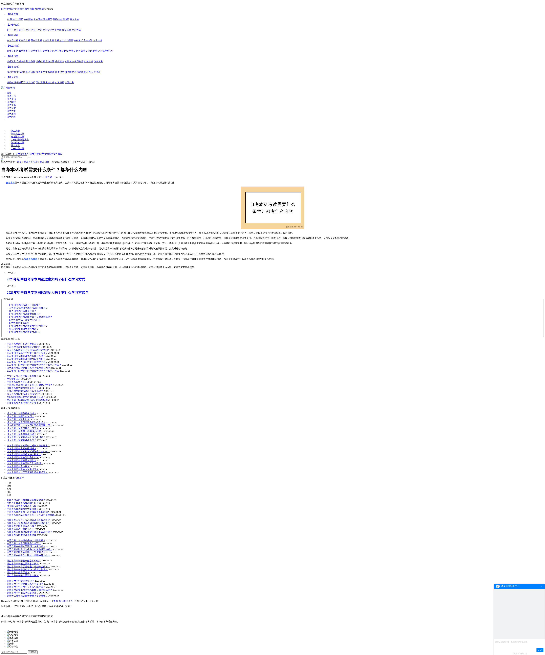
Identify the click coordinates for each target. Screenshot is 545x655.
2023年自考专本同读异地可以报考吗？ (26, 359)
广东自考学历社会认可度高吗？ (23, 344)
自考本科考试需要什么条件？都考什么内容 (28, 368)
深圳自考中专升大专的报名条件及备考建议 (28, 520)
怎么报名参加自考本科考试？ (24, 329)
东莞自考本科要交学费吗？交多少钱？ (26, 546)
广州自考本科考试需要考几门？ (25, 332)
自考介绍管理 (31, 162)
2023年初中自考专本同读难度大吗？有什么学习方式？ (34, 365)
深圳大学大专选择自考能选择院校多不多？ (28, 523)
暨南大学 (15, 145)
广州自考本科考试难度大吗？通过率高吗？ (30, 317)
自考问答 (11, 117)
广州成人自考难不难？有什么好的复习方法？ (29, 385)
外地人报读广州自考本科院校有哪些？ (26, 500)
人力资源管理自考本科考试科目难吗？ (28, 308)
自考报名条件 (22, 154)
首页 (9, 93)
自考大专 (11, 111)
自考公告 (11, 96)
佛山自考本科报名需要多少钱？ (23, 563)
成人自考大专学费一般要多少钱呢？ (25, 431)
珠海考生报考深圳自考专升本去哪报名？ (27, 595)
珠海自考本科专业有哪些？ (20, 581)
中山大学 (15, 130)
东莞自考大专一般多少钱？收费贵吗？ (26, 540)
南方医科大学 (17, 136)
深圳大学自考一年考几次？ (20, 529)
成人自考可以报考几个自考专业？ (24, 394)
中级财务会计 (13, 379)
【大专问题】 (13, 24)
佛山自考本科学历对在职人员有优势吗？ (27, 569)
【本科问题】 (13, 35)
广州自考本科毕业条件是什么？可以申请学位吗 (30, 515)
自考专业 (11, 108)
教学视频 (29, 9)
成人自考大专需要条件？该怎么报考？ (26, 437)
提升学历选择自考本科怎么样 (21, 506)
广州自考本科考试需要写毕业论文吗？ (28, 326)
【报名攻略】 (13, 66)
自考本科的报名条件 (19, 323)
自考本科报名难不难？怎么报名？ (24, 454)
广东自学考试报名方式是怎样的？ (24, 347)
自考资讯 (11, 99)
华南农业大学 (17, 133)
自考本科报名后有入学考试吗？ (23, 469)
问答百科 (19, 9)
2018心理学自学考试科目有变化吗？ (25, 391)
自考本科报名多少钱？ (18, 466)
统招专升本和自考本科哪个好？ (23, 503)
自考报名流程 (8, 9)
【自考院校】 (13, 14)
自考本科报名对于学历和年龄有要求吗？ (27, 472)
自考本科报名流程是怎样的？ (21, 460)
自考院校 (11, 102)
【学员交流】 (13, 77)
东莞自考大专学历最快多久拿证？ (24, 543)
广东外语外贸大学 (20, 139)
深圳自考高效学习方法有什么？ (23, 388)
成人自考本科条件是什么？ (22, 311)
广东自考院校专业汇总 (18, 382)
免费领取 (32, 652)
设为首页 (48, 9)
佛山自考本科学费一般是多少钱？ (24, 560)
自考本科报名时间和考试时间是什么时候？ (28, 451)
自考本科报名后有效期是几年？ (23, 457)
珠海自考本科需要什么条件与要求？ (25, 584)
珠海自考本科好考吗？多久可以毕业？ (26, 587)
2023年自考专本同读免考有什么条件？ (26, 356)
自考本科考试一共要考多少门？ (25, 320)
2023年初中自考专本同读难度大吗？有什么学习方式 (33, 371)
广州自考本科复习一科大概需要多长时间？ (28, 512)
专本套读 (57, 154)
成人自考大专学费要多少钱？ (21, 434)
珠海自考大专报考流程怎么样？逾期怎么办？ (29, 590)
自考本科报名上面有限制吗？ (21, 448)
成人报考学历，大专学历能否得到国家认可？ (29, 425)
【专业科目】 (13, 45)
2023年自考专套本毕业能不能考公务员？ (27, 353)
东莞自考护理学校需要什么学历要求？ (26, 552)
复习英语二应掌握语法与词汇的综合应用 (27, 400)
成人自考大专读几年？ (18, 419)
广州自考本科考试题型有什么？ (25, 314)
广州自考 (47, 177)
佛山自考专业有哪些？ (18, 572)
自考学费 (34, 154)
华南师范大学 (17, 142)
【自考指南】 (13, 56)
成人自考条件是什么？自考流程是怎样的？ (28, 350)
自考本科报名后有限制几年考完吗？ (25, 463)
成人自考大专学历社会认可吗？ (23, 428)
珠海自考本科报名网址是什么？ (23, 593)
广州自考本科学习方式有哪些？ (23, 509)
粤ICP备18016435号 (63, 601)
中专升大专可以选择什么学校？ (23, 376)
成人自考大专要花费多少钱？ (21, 413)
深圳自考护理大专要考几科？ (21, 526)
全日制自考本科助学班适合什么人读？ (26, 397)
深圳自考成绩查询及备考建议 (21, 535)
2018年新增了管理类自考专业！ (23, 403)
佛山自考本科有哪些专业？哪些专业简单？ (28, 566)
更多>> (20, 477)
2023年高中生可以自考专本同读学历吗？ (27, 362)
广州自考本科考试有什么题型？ (25, 305)
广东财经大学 (17, 148)
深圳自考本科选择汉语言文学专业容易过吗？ (29, 532)
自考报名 (11, 105)
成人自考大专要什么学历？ (20, 416)
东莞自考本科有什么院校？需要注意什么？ (28, 555)
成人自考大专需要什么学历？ (21, 440)
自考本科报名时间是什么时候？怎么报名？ (28, 445)
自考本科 (11, 114)
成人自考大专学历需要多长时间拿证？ (26, 422)
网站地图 (39, 9)
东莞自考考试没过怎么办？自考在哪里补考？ (29, 549)
